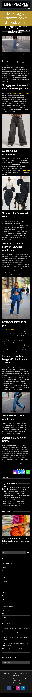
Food (4, 574)
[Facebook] (19, 472)
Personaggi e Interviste (8, 606)
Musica (4, 592)
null (4, 599)
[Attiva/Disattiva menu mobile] (29, 8)
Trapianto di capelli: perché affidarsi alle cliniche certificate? (16, 628)
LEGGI (19, 683)
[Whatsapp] (28, 472)
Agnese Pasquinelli (9, 484)
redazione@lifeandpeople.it (17, 677)
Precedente (19, 30)
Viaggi (4, 617)
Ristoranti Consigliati (8, 577)
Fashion (4, 477)
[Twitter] (23, 472)
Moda (7, 477)
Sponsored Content (7, 610)
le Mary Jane (24, 344)
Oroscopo (5, 603)
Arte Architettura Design (8, 563)
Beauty (4, 567)
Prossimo (25, 30)
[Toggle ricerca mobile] (26, 8)
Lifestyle (5, 581)
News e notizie (6, 595)
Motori (4, 588)
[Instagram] (15, 472)
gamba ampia (10, 330)
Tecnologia (5, 613)
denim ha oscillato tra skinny (21, 93)
